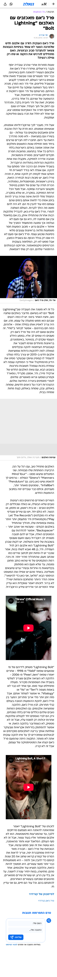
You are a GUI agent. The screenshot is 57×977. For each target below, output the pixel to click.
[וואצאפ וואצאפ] (11, 4)
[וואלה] (28, 4)
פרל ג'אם (50, 901)
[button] (44, 4)
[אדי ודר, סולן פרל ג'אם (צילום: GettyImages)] (28, 279)
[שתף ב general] (5, 4)
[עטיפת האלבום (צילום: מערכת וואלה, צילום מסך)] (28, 429)
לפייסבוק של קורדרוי (41, 894)
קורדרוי (41, 901)
